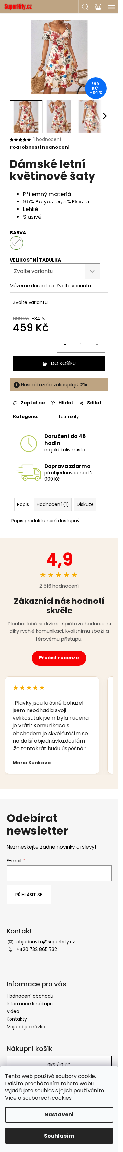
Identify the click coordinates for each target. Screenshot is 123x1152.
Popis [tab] (23, 504)
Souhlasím (59, 1135)
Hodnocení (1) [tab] (53, 504)
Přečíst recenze (59, 658)
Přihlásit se (28, 894)
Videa (13, 1011)
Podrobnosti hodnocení (40, 147)
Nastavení (59, 1114)
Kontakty (17, 1019)
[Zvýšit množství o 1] (97, 344)
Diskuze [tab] (85, 504)
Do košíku (63, 363)
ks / (59, 1065)
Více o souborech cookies (38, 1098)
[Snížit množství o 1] (65, 344)
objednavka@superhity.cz (45, 941)
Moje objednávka (26, 1026)
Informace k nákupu (30, 1003)
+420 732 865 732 (36, 949)
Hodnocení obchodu (30, 996)
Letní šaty (69, 417)
